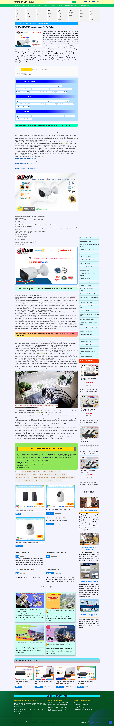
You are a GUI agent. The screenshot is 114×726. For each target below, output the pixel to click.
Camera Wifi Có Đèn (84, 5)
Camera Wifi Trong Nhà (29, 5)
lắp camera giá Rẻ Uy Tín (81, 704)
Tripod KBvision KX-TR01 (22, 553)
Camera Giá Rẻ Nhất (85, 278)
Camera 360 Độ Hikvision (86, 348)
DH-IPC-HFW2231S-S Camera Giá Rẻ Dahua (35, 27)
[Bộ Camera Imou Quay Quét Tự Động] (56, 518)
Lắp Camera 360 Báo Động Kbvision (89, 338)
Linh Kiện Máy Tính (70, 116)
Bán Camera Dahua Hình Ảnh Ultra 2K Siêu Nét (89, 245)
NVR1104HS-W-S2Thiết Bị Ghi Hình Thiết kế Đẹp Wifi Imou (65, 682)
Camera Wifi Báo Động (70, 5)
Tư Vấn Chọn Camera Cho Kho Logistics (87, 274)
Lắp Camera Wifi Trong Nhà (23, 106)
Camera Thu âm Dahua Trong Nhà (88, 253)
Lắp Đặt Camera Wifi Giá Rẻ (33, 722)
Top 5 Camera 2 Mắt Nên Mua (23, 89)
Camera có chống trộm (85, 285)
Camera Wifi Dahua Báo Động (87, 237)
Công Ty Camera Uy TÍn (80, 707)
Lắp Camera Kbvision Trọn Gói (23, 118)
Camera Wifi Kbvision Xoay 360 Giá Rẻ (88, 352)
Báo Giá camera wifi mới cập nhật (36, 104)
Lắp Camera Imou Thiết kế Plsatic (88, 259)
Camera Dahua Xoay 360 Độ (87, 249)
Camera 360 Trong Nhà (86, 334)
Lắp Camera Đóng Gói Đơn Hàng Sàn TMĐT (89, 548)
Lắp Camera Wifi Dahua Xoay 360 (88, 327)
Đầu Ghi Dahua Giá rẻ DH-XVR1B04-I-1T (22, 682)
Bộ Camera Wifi (16, 5)
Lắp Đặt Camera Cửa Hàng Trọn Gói (66, 477)
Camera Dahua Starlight (86, 241)
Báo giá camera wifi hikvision (87, 319)
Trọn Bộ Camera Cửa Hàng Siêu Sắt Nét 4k (26, 480)
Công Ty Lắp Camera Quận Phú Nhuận (31, 471)
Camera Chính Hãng (79, 702)
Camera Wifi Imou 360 (85, 341)
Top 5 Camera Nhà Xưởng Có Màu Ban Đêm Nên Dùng (29, 86)
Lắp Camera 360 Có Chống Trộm (88, 344)
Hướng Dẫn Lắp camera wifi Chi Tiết (83, 709)
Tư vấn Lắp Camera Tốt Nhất (81, 706)
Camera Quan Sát (20, 23)
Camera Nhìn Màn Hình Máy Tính (53, 86)
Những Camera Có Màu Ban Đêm (40, 89)
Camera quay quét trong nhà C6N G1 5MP (58, 510)
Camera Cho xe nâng (85, 270)
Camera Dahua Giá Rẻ (31, 23)
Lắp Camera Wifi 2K (51, 104)
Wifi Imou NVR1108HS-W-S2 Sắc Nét (44, 682)
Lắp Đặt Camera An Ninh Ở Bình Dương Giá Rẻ (60, 611)
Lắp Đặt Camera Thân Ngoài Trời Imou (25, 101)
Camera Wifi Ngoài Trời (43, 5)
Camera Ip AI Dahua (85, 263)
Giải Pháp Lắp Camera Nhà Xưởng (51, 471)
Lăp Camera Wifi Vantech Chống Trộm (59, 101)
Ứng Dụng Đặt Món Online (89, 510)
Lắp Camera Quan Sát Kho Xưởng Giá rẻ (88, 440)
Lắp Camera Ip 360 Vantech (87, 331)
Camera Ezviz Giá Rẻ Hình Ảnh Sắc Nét (89, 306)
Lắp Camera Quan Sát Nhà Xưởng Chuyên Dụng (51, 480)
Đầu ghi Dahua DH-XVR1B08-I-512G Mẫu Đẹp (85, 682)
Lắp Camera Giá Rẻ (95, 722)
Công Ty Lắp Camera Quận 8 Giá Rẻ (58, 644)
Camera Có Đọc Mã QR (86, 266)
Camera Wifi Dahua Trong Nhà (45, 23)
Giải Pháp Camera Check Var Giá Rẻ (89, 615)
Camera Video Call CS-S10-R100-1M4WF (27, 510)
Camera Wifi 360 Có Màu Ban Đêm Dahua (88, 323)
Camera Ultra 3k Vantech (86, 256)
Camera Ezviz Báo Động (43, 101)
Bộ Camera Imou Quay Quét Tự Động (56, 520)
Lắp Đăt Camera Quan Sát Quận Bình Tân (30, 643)
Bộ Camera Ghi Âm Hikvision (57, 116)
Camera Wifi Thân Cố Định (86, 302)
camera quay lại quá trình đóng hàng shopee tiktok (42, 91)
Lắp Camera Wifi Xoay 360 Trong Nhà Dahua (89, 315)
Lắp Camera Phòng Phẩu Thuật (88, 282)
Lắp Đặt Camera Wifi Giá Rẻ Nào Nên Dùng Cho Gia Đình (52, 474)
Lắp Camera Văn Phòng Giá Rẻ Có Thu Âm (89, 379)
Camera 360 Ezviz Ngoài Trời (87, 356)
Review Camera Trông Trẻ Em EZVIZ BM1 (26, 474)
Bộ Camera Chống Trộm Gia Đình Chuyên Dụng (43, 477)
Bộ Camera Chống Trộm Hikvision (40, 116)
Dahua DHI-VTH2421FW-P (53, 569)
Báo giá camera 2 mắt (61, 91)
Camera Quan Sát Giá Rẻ (48, 722)
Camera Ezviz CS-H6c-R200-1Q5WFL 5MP (27, 542)
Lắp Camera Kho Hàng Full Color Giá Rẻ (88, 471)
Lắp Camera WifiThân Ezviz (87, 310)
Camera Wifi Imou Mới (21, 104)
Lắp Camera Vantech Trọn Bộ (23, 116)
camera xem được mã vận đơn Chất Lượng (61, 89)
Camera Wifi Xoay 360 (56, 5)
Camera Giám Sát (18, 722)
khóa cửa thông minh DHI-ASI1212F (25, 569)
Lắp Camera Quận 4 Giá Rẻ (22, 477)
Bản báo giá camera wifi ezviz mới (65, 104)
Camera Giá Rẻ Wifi (25, 2)
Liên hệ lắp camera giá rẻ (57, 696)
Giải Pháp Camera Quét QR (89, 581)
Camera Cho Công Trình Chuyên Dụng (88, 289)
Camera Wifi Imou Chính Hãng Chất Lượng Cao (89, 298)
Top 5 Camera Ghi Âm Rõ (22, 91)
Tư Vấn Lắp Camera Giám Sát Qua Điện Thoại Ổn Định (29, 610)
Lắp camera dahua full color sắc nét (57, 553)
